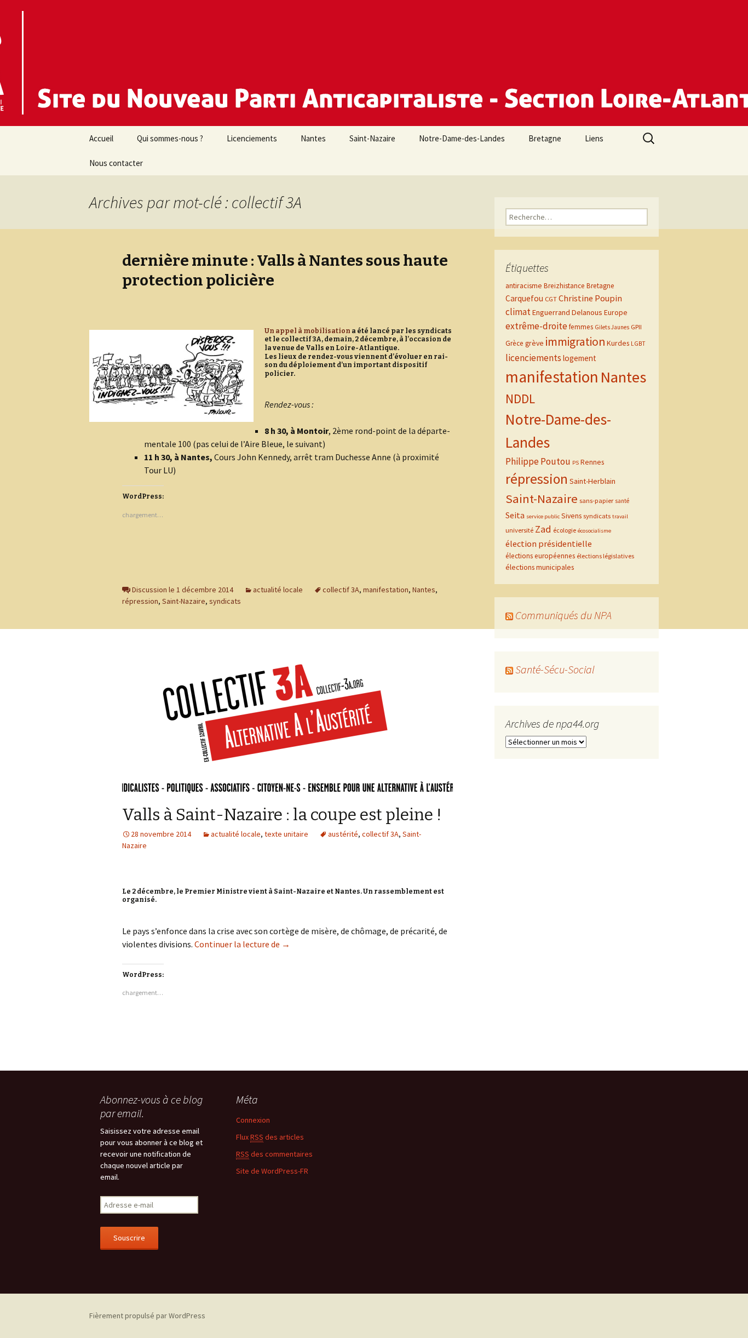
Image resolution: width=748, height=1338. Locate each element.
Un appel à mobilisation (307, 331)
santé (622, 501)
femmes (581, 326)
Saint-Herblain (592, 481)
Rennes (592, 462)
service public (543, 516)
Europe (616, 312)
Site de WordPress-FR (272, 1171)
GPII (636, 326)
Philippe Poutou (538, 461)
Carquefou (524, 298)
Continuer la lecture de (242, 944)
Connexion (253, 1120)
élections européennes (540, 556)
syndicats (225, 601)
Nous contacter (116, 163)
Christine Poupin (590, 298)
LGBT (638, 343)
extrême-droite (536, 326)
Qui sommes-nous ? (170, 138)
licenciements (533, 358)
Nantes (313, 138)
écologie (564, 530)
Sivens (571, 516)
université (519, 529)
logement (579, 358)
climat (518, 312)
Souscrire (129, 1238)
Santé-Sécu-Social (555, 669)
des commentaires (274, 1154)
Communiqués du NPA (563, 615)
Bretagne (544, 138)
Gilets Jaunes (612, 327)
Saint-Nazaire (372, 138)
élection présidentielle (548, 543)
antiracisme (523, 285)
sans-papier (596, 500)
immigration (575, 341)
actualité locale (278, 589)
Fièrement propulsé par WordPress (147, 1315)
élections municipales (539, 567)
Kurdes (618, 343)
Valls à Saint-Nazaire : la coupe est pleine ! (281, 815)
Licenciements (252, 138)
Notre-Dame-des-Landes (462, 138)
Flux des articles (270, 1137)
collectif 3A (341, 589)
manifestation (385, 589)
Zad (543, 529)
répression (140, 601)
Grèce (514, 343)
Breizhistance (564, 285)
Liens (594, 138)
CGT (551, 298)
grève (534, 343)
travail (620, 516)
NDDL (520, 399)
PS (575, 462)
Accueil (101, 138)
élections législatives (605, 556)
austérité (343, 834)
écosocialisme (594, 530)
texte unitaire (286, 834)
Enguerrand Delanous (567, 312)
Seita (515, 515)
